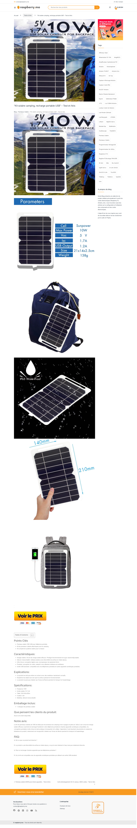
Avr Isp (111, 76)
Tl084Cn (110, 177)
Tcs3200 (113, 172)
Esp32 (101, 99)
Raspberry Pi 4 (103, 154)
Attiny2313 (102, 76)
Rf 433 (101, 163)
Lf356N (112, 117)
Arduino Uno (115, 71)
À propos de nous (65, 806)
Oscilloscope (103, 131)
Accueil (16, 15)
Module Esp (102, 126)
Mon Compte (119, 2)
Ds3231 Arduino (103, 89)
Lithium (101, 121)
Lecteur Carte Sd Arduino (106, 108)
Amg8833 (117, 57)
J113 (100, 103)
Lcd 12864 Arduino (110, 103)
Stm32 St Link (103, 172)
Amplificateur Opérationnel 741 (108, 62)
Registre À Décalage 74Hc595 (108, 158)
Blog (15, 112)
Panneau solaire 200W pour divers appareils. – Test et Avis (32, 782)
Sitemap (62, 808)
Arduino (101, 66)
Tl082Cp (101, 177)
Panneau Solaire (104, 135)
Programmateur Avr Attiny (106, 149)
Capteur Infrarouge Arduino (107, 80)
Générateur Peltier (111, 99)
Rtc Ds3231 (115, 163)
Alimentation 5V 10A (105, 57)
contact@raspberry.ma (22, 2)
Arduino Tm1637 (104, 71)
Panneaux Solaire (23, 112)
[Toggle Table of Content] (31, 635)
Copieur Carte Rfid (104, 85)
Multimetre (112, 126)
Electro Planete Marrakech (107, 94)
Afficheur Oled (103, 53)
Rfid (107, 163)
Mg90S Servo (110, 121)
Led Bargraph (103, 117)
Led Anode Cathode (105, 112)
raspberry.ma (19, 822)
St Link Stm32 (113, 167)
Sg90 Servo (102, 167)
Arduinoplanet (111, 66)
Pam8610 (113, 131)
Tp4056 (118, 177)
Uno (100, 181)
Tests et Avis (28, 15)
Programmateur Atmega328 (107, 144)
